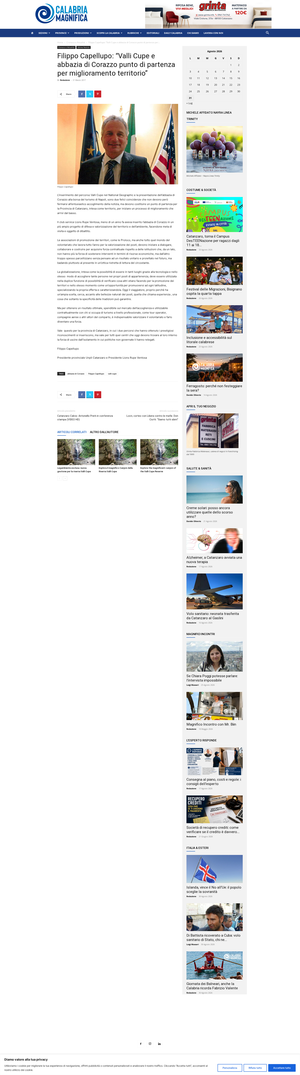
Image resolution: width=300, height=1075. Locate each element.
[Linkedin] (159, 1043)
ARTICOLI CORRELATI (71, 432)
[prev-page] (59, 478)
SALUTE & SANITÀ (198, 468)
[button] (267, 33)
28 (223, 91)
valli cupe (112, 373)
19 (207, 84)
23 (238, 84)
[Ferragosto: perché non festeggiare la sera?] (214, 368)
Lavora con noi (213, 33)
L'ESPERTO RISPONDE (201, 740)
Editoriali (153, 33)
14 (223, 78)
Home (60, 42)
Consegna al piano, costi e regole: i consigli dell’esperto (213, 781)
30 (238, 91)
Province (60, 33)
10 (190, 78)
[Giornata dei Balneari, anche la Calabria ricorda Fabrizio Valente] (214, 965)
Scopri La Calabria (108, 33)
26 (207, 91)
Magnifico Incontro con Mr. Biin (211, 724)
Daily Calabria (173, 33)
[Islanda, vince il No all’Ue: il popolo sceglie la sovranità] (214, 869)
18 (198, 84)
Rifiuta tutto (255, 1067)
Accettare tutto (282, 1067)
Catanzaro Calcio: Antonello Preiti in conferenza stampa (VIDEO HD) (85, 417)
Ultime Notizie (83, 47)
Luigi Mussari (192, 685)
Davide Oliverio (193, 395)
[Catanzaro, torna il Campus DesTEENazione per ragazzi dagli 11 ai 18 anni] (214, 214)
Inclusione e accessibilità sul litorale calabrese (209, 340)
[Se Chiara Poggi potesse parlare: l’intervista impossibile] (214, 656)
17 (190, 84)
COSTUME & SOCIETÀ (201, 190)
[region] (150, 1064)
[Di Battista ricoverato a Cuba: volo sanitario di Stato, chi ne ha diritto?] (214, 917)
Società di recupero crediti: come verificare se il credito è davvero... (213, 829)
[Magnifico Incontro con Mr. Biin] (214, 706)
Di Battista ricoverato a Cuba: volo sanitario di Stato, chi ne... (213, 937)
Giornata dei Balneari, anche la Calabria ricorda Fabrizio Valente (212, 986)
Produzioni (81, 33)
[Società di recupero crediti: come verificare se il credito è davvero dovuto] (214, 809)
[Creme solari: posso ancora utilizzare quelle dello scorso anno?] (214, 490)
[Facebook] (81, 94)
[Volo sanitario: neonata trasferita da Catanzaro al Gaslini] (214, 591)
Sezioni (43, 33)
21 (223, 84)
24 (190, 91)
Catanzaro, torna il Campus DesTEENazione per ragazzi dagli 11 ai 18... (212, 240)
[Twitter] (89, 94)
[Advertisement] (150, 1024)
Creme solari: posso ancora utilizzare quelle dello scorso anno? (209, 512)
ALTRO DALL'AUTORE (104, 432)
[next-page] (65, 478)
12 (207, 78)
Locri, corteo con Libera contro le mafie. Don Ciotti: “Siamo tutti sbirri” (152, 417)
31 (190, 98)
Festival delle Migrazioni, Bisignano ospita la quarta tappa (214, 291)
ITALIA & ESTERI (197, 848)
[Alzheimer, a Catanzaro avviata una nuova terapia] (214, 540)
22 (231, 84)
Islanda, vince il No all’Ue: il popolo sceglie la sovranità (213, 889)
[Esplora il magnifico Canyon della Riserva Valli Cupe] (118, 452)
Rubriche (133, 33)
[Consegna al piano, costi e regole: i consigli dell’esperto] (214, 761)
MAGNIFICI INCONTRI (200, 634)
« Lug (189, 103)
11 (198, 78)
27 (215, 91)
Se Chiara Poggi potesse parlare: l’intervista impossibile (212, 678)
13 (215, 78)
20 (215, 84)
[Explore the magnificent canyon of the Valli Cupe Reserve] (159, 452)
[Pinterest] (97, 94)
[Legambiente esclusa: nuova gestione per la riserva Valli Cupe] (76, 452)
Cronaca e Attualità (75, 42)
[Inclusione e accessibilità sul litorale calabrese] (214, 319)
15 (231, 78)
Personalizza (230, 1067)
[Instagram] (150, 1043)
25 (198, 91)
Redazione (65, 80)
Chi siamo (193, 33)
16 (238, 78)
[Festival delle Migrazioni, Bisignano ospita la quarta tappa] (214, 271)
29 (231, 91)
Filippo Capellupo (96, 373)
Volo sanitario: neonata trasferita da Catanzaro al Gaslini (212, 616)
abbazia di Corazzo (75, 373)
